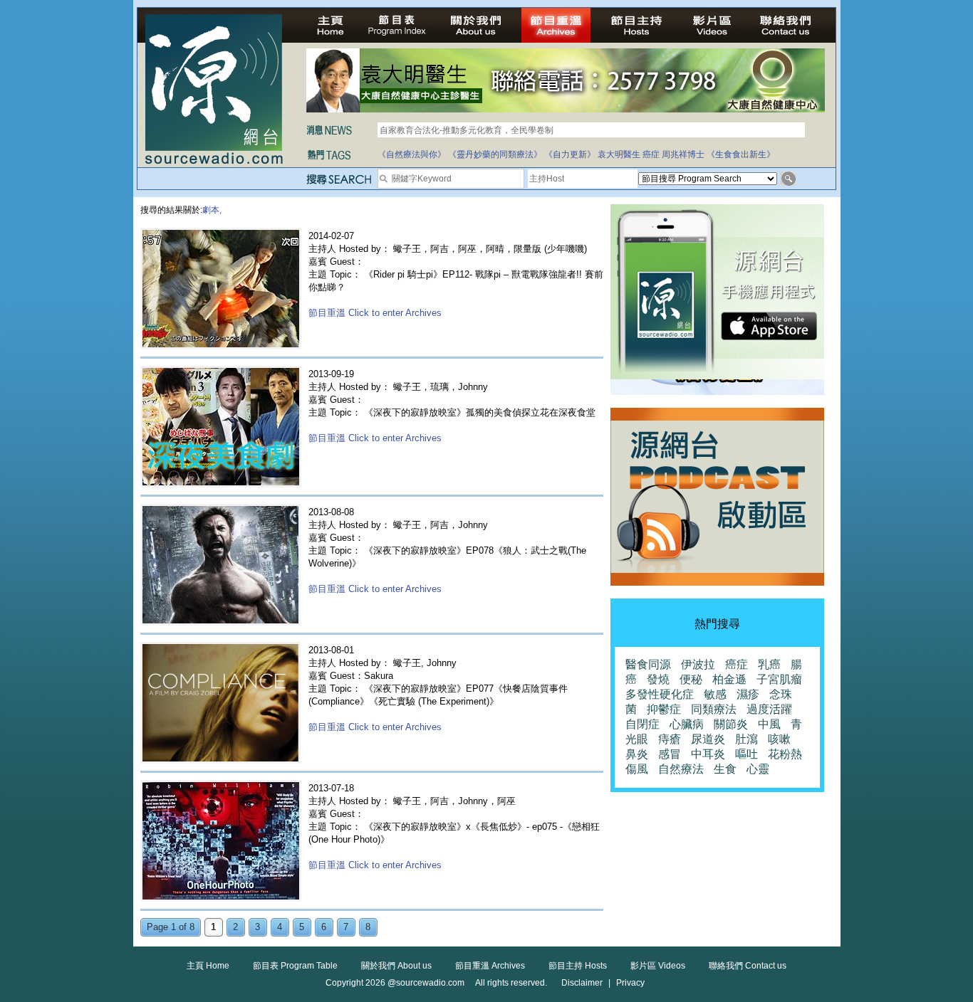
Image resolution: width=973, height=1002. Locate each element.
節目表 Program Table (295, 966)
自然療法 (681, 769)
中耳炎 (708, 754)
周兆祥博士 (683, 154)
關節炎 (731, 724)
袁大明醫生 (619, 154)
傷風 (636, 769)
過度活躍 (769, 709)
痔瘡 (669, 739)
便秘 (691, 679)
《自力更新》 (569, 154)
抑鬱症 (664, 709)
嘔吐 (746, 754)
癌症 (651, 154)
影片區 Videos (657, 966)
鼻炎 (636, 754)
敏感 (715, 694)
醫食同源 (648, 664)
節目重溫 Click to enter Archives (375, 312)
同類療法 (714, 709)
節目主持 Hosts (577, 966)
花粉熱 (785, 754)
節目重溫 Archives (490, 966)
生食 (725, 769)
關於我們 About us (396, 966)
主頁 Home (208, 966)
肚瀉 (746, 739)
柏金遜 (729, 679)
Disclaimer (582, 983)
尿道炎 (708, 739)
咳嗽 (779, 739)
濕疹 (748, 694)
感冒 (669, 754)
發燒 (658, 679)
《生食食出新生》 (741, 154)
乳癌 (769, 664)
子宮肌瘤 (779, 679)
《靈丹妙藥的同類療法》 (495, 154)
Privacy (630, 983)
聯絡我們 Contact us (747, 966)
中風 (769, 724)
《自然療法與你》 (412, 154)
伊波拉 (698, 664)
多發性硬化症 (659, 694)
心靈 (757, 769)
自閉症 (642, 724)
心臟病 (687, 724)
